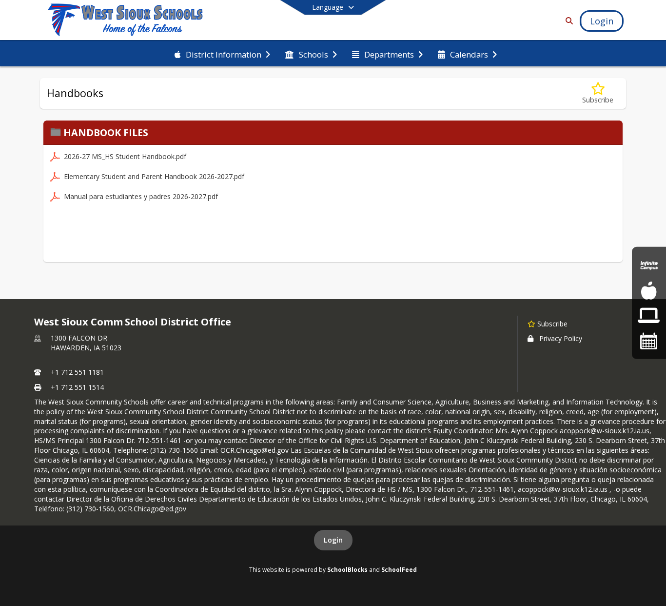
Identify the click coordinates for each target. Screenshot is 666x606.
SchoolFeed (399, 569)
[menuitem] (222, 53)
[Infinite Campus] (649, 265)
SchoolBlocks (347, 569)
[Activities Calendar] (649, 340)
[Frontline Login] (649, 315)
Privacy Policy (560, 338)
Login (333, 540)
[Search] (567, 20)
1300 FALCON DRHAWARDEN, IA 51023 (86, 342)
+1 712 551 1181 (77, 372)
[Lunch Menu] (649, 291)
